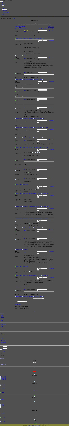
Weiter (20, 27)
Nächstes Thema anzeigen (51, 26)
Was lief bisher (2, 317)
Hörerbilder (4, 7)
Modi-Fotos (2, 321)
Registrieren (3, 349)
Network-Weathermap (3, 324)
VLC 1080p (3, 392)
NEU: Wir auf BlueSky (3, 340)
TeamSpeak (2, 319)
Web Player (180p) (3, 379)
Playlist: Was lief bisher (5, 11)
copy (38, 32)
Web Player (2, 399)
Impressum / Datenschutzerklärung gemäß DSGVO (34, 425)
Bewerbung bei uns (3, 323)
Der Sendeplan (5, 10)
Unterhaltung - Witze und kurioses (50, 28)
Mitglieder (2, 316)
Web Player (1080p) (3, 376)
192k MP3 (2, 406)
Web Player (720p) (3, 377)
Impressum (2, 326)
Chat (3, 6)
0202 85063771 (3, 421)
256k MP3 (2, 405)
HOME (2, 2)
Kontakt (1, 325)
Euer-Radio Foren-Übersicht (42, 28)
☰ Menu (1, 1)
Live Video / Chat (4, 13)
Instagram (2, 336)
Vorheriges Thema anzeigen (51, 27)
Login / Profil (3, 4)
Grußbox (4, 8)
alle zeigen (34, 362)
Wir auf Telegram (3, 338)
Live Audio (3, 14)
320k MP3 (2, 404)
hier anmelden (13, 18)
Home (1, 314)
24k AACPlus (3, 417)
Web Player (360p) (3, 378)
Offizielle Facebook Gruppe (4, 334)
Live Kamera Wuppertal (3, 342)
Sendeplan (2, 315)
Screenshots (5, 321)
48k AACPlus (3, 413)
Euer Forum (2, 320)
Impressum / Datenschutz (6, 12)
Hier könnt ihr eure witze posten (20, 26)
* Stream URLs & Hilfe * (34, 423)
